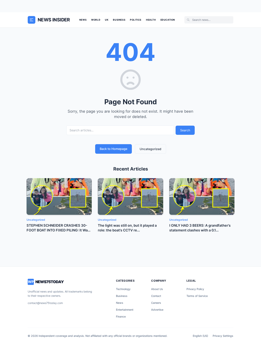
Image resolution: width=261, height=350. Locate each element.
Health (151, 19)
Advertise (157, 309)
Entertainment (124, 309)
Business (119, 19)
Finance (121, 316)
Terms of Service (197, 295)
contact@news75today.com (45, 303)
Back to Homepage (113, 149)
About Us (157, 289)
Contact (156, 295)
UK (106, 19)
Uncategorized (150, 149)
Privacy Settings (223, 335)
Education (167, 19)
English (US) (200, 335)
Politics (135, 19)
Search (185, 130)
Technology (123, 289)
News (83, 19)
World (95, 19)
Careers (156, 302)
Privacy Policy (195, 289)
